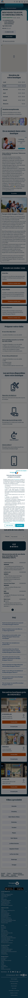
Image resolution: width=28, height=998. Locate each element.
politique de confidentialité (18, 521)
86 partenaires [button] (17, 479)
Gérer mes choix (9, 525)
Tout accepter (20, 525)
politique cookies (6, 522)
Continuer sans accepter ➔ (21, 470)
